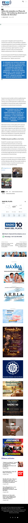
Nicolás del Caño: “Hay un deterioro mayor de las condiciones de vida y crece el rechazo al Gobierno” (10, 480)
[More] (19, 20)
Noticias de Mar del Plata (10, 193)
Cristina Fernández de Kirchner (17, 191)
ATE (9, 191)
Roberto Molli (5, 17)
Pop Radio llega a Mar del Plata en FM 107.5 (9, 472)
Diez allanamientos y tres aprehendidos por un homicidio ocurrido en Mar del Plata (10, 488)
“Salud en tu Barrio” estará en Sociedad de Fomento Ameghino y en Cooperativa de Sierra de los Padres (10, 465)
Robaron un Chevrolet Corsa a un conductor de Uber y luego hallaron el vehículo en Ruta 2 (9, 497)
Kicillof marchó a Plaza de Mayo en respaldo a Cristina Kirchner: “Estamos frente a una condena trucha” (21, 245)
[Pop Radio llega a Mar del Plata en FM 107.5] (20, 473)
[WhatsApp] (16, 20)
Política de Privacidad (8, 511)
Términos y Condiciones (19, 511)
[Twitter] (10, 20)
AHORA (6, 191)
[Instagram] (13, 517)
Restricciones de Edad (14, 512)
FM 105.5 (3, 193)
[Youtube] (17, 517)
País (2, 9)
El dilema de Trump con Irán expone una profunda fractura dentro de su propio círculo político (7, 245)
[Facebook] (7, 20)
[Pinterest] (13, 20)
